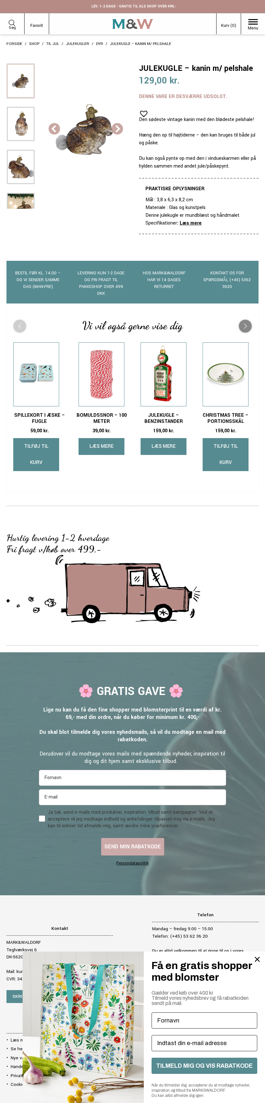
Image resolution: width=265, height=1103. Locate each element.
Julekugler (77, 44)
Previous (54, 129)
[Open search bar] (12, 22)
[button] (142, 112)
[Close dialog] (257, 959)
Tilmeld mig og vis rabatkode (204, 1066)
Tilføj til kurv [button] (36, 454)
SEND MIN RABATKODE (132, 846)
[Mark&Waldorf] (132, 24)
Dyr (99, 44)
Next (117, 129)
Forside (14, 44)
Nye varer (20, 1058)
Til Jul (52, 44)
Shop (34, 44)
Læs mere (191, 223)
